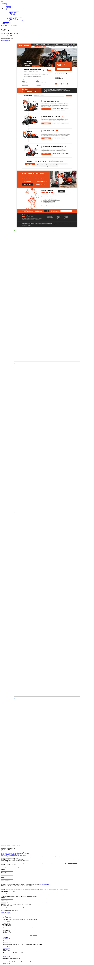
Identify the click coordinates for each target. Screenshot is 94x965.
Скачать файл (6, 923)
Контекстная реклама (14, 19)
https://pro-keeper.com (5, 40)
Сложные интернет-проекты (15, 17)
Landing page (12, 14)
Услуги (5, 8)
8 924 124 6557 (4, 25)
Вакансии (8, 6)
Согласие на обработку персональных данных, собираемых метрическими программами (21, 856)
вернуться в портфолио (6, 26)
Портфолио (6, 22)
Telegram (15, 25)
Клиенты (5, 23)
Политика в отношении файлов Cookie (52, 856)
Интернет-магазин (13, 12)
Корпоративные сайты (14, 11)
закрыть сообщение (5, 893)
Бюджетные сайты (13, 15)
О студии (8, 4)
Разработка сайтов (10, 9)
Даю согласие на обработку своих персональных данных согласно (28, 884)
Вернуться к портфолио (6, 849)
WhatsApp (10, 25)
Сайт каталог (12, 13)
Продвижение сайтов (11, 18)
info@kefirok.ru (25, 853)
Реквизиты (8, 7)
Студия (5, 3)
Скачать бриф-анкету (73, 863)
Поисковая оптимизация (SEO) (16, 20)
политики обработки (44, 884)
